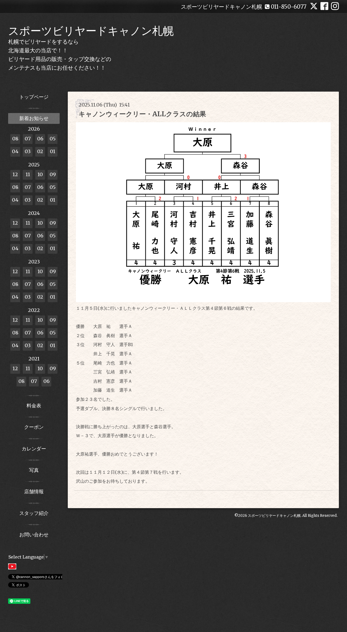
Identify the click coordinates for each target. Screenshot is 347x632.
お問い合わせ (34, 534)
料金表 (34, 405)
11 (27, 174)
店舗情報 (34, 491)
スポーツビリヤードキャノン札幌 (91, 31)
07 (28, 139)
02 (40, 151)
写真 (34, 470)
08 (15, 139)
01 (52, 151)
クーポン (34, 427)
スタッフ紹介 (34, 513)
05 (53, 139)
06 (40, 139)
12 (15, 174)
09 (53, 174)
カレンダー (34, 449)
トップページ (34, 97)
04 (15, 151)
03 (28, 151)
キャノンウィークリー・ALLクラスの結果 (142, 114)
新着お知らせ (34, 118)
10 (40, 174)
